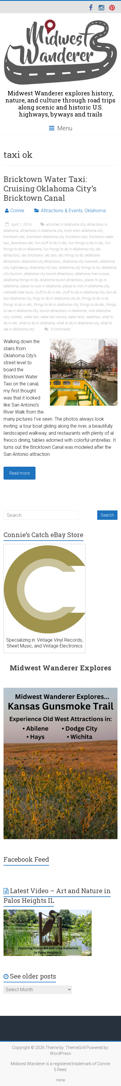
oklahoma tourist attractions (61, 280)
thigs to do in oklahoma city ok (56, 298)
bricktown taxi (77, 237)
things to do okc (92, 305)
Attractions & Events (62, 210)
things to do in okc (18, 305)
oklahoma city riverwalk (80, 261)
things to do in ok (95, 298)
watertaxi (93, 317)
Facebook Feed (26, 859)
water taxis (76, 317)
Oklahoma (95, 210)
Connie (17, 210)
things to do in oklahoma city (56, 305)
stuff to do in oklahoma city (84, 292)
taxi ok (111, 292)
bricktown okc (14, 237)
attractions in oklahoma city (41, 231)
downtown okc (22, 243)
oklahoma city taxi (43, 268)
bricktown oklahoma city (45, 237)
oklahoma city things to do (79, 268)
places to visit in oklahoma (40, 286)
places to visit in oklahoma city (86, 286)
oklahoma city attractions (41, 261)
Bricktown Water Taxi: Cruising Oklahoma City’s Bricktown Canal (50, 188)
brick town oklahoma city (83, 231)
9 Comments (60, 329)
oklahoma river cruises (92, 274)
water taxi (31, 317)
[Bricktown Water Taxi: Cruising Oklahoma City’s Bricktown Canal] (83, 341)
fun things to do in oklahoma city (68, 249)
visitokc (16, 317)
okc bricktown (32, 255)
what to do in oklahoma (37, 323)
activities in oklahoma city (65, 224)
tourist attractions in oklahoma (63, 311)
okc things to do (70, 255)
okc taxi (51, 255)
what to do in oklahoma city (78, 323)
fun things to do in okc (86, 243)
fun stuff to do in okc (51, 243)
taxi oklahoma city (17, 298)
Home (60, 1080)
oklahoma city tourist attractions (48, 274)
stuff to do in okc (48, 292)
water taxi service (53, 317)
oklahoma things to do (21, 280)
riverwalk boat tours (18, 292)
